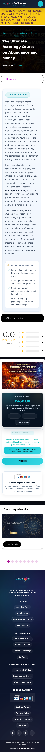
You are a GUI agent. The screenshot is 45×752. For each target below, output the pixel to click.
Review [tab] (22, 328)
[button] (8, 561)
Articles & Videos (22, 645)
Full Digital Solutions (27, 749)
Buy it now (23, 461)
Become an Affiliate (22, 676)
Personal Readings (22, 651)
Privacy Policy (22, 713)
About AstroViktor (22, 638)
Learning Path (22, 607)
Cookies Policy (22, 707)
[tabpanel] (22, 199)
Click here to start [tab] (15, 318)
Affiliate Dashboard (23, 682)
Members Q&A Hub (22, 670)
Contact (22, 657)
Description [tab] (12, 79)
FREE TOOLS (22, 625)
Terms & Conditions (23, 719)
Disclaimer (22, 725)
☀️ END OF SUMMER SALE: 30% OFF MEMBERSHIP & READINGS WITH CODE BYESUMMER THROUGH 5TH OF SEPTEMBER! (21, 16)
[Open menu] (40, 4)
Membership (22, 613)
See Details (12, 544)
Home (4, 33)
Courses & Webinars (22, 619)
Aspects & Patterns (21, 36)
